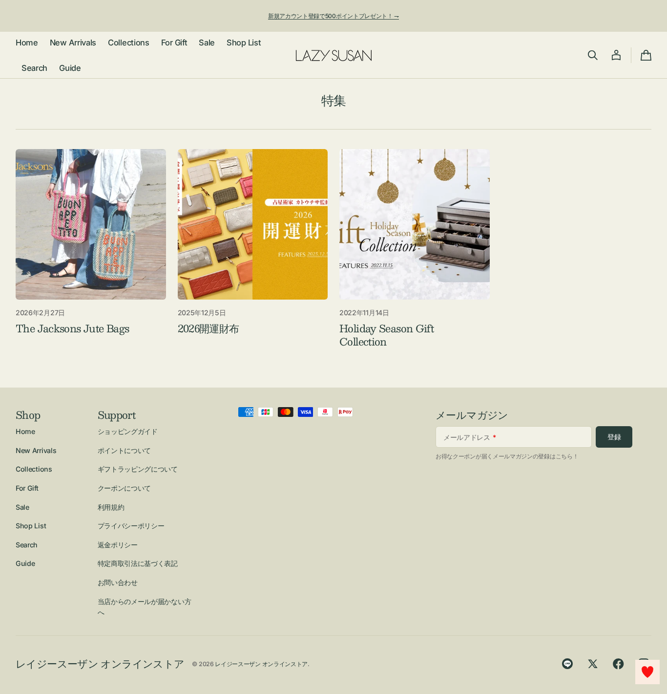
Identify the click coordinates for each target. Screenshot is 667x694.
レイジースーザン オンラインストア (261, 664)
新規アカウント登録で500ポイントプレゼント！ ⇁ (333, 16)
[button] (593, 55)
